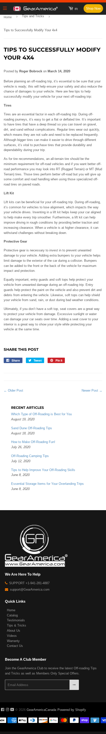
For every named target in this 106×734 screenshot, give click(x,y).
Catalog (12, 615)
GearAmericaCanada (41, 710)
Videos (12, 636)
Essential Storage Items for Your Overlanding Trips (47, 484)
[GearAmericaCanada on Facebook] (2, 710)
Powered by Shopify (71, 710)
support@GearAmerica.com (29, 589)
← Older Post (13, 390)
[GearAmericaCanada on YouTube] (12, 710)
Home (8, 17)
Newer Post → (92, 390)
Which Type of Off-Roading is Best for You (41, 414)
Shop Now (93, 8)
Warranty (13, 641)
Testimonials (16, 620)
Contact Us (15, 646)
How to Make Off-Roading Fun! (33, 442)
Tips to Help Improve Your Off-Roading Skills (43, 470)
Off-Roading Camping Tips (30, 456)
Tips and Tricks (33, 16)
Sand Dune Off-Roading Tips (31, 428)
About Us (13, 630)
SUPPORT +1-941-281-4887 (29, 583)
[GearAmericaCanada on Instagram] (7, 710)
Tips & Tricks (16, 625)
